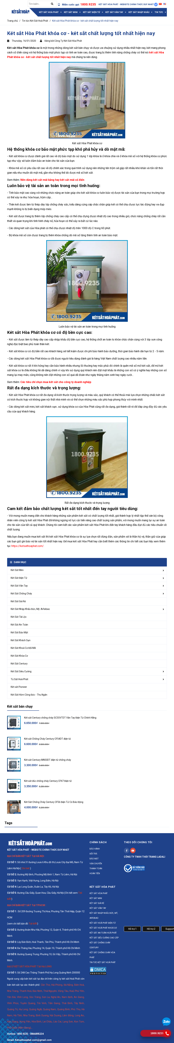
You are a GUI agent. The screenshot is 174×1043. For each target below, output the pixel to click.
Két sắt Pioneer (19, 687)
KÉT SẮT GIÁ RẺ (97, 903)
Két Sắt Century (19, 663)
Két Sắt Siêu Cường (21, 671)
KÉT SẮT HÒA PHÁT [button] (102, 886)
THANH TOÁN (96, 868)
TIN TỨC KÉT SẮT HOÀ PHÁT (103, 962)
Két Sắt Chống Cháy (21, 593)
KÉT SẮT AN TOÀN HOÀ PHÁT (103, 933)
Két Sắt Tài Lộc (19, 616)
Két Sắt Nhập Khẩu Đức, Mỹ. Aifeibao (30, 609)
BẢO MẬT (94, 858)
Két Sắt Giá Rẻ (18, 601)
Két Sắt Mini (17, 570)
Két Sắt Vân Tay (19, 585)
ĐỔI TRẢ (93, 854)
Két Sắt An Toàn (19, 624)
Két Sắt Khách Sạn (20, 640)
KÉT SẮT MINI (96, 898)
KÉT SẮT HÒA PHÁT (99, 893)
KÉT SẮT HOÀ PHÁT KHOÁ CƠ (103, 928)
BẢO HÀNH (95, 849)
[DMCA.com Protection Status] (98, 970)
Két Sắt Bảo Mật (19, 632)
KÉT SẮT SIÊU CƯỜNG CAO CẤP (104, 938)
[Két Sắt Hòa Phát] (30, 842)
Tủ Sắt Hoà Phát (19, 679)
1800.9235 (88, 4)
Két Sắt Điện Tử (19, 578)
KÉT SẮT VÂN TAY (98, 908)
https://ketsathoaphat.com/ (27, 546)
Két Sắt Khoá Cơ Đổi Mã (23, 648)
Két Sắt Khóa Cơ (19, 655)
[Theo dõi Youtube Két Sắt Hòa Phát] (133, 850)
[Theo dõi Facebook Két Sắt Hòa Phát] (126, 850)
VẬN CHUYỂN (96, 863)
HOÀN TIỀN (95, 873)
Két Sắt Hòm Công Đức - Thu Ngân (29, 694)
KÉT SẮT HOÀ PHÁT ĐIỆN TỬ (103, 923)
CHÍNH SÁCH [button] (98, 842)
